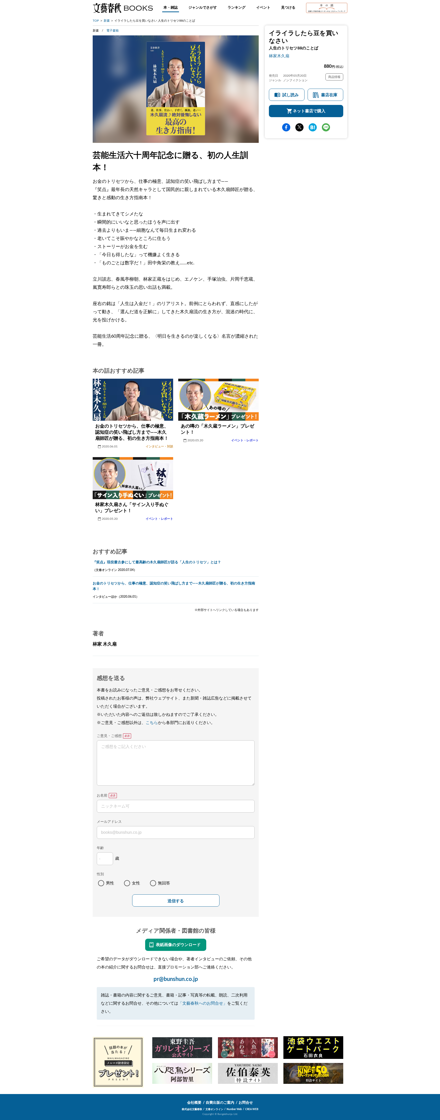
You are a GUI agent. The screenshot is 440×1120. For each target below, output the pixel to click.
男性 (110, 883)
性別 (100, 874)
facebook (286, 127)
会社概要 (194, 1102)
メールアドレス (109, 822)
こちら (152, 723)
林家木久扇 (279, 56)
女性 (136, 883)
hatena (313, 127)
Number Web (234, 1109)
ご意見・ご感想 (109, 736)
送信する (176, 901)
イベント (263, 7)
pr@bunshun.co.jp (176, 979)
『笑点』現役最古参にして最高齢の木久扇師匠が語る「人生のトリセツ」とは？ (157, 562)
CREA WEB (251, 1109)
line (326, 127)
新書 (107, 20)
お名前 (102, 795)
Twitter (299, 127)
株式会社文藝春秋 (192, 1109)
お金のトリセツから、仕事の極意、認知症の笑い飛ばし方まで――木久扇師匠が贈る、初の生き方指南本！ (174, 586)
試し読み (290, 95)
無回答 (164, 883)
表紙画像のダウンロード (178, 945)
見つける (288, 7)
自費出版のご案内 (220, 1102)
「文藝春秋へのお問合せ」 (202, 1003)
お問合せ (246, 1102)
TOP (96, 20)
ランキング (236, 7)
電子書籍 (112, 30)
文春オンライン (214, 1109)
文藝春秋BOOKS (123, 8)
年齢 (100, 848)
